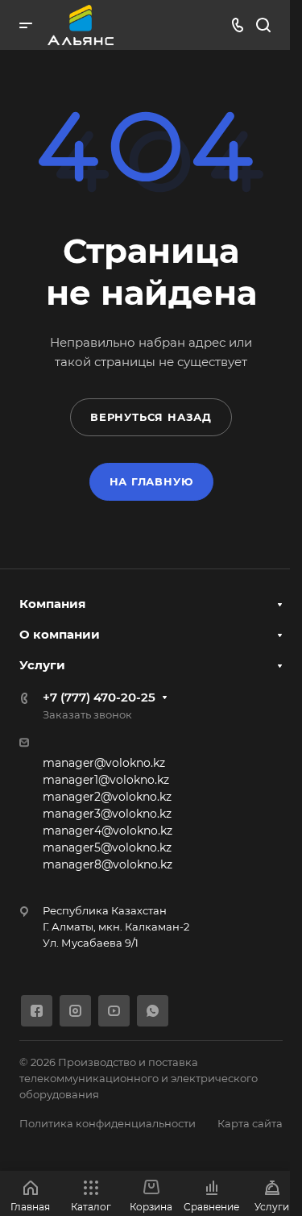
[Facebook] (36, 1011)
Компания (52, 603)
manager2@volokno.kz (107, 796)
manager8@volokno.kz (107, 864)
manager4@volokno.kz (107, 830)
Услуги (42, 665)
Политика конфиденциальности (107, 1123)
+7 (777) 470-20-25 (99, 697)
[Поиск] (263, 25)
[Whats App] (152, 1011)
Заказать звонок (87, 714)
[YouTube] (114, 1011)
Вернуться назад (151, 416)
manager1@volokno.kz (106, 779)
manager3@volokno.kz (107, 813)
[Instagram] (75, 1011)
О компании (59, 634)
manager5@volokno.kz (107, 847)
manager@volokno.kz (104, 763)
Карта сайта (250, 1123)
